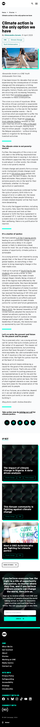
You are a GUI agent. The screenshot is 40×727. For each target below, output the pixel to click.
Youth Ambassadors (11, 44)
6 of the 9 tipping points (26, 238)
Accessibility (7, 682)
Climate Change (16, 40)
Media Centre (7, 663)
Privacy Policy (8, 676)
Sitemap (5, 686)
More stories (8, 565)
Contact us (7, 666)
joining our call (25, 412)
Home (4, 12)
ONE (5, 40)
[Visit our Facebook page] (3, 698)
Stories (11, 12)
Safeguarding (8, 679)
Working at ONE (9, 660)
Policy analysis (29, 477)
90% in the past (29, 124)
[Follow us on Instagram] (16, 698)
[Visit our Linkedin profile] (30, 698)
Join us (18, 619)
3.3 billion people (22, 95)
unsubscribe (21, 606)
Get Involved (7, 650)
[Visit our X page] (8, 698)
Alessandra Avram (13, 35)
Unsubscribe (7, 689)
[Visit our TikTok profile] (21, 698)
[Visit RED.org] (5, 709)
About (4, 653)
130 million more (18, 174)
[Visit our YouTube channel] (25, 698)
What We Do (7, 647)
